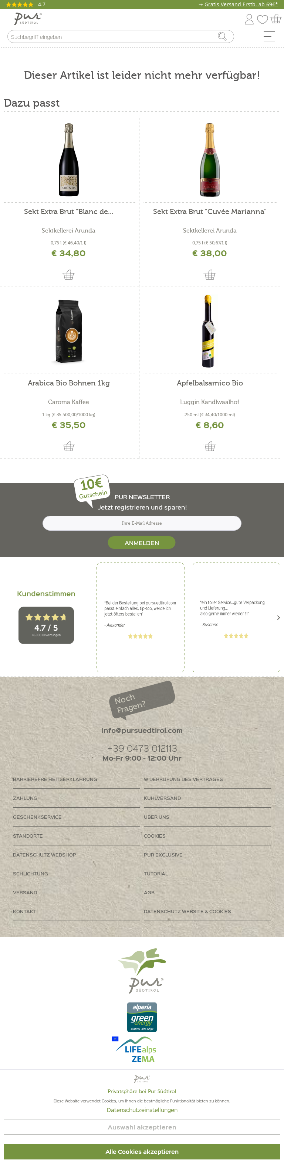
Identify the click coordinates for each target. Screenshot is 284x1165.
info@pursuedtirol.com (142, 730)
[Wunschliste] (264, 18)
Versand (25, 892)
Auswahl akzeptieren (142, 1127)
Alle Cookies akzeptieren (142, 1152)
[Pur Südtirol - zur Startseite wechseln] (28, 19)
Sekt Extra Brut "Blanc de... (69, 212)
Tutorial (156, 873)
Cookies (155, 835)
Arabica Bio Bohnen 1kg (69, 383)
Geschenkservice (37, 817)
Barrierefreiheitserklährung (55, 779)
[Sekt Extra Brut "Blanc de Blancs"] (68, 160)
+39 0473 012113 (142, 748)
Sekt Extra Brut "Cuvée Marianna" (210, 212)
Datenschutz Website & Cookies (187, 911)
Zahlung (25, 798)
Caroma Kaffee (68, 402)
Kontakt (24, 911)
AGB (149, 892)
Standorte (28, 835)
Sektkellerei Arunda (68, 230)
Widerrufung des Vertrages (183, 779)
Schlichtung (30, 873)
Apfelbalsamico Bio (210, 383)
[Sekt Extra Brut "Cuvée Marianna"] (210, 160)
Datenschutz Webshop (44, 854)
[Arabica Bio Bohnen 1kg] (68, 331)
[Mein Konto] (249, 18)
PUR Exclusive (163, 854)
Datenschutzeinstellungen (142, 1110)
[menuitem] (272, 38)
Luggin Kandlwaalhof (209, 402)
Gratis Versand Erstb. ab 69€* (241, 4)
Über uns (156, 817)
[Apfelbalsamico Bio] (210, 331)
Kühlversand (162, 798)
